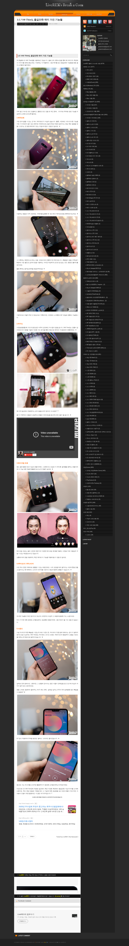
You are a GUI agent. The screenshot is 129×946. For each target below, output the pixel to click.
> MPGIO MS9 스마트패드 (94, 265)
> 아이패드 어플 (91, 108)
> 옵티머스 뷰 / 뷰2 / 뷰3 (93, 236)
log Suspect (61, 942)
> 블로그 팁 (90, 509)
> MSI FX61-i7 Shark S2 (93, 341)
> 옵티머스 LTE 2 (91, 230)
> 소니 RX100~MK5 (92, 406)
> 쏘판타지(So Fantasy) (93, 483)
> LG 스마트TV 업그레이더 (94, 454)
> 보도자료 (90, 73)
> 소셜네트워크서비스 (93, 505)
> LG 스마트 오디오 (92, 451)
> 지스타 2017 (90, 474)
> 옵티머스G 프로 (91, 249)
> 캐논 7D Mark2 (91, 361)
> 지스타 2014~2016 (92, 477)
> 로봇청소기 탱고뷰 (92, 441)
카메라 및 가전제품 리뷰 (92, 354)
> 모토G (88, 172)
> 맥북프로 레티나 (91, 281)
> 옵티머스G (90, 246)
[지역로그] (78, 14)
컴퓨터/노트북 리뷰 (90, 278)
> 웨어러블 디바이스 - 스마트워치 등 (97, 271)
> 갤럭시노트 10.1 (91, 137)
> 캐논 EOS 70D (91, 364)
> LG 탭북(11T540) (91, 335)
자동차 (87, 486)
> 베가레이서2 (90, 194)
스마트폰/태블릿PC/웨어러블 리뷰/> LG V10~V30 (32, 24)
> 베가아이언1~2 (91, 188)
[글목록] (64, 14)
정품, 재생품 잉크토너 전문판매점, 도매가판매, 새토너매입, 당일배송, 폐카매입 (47, 824)
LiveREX (17, 942)
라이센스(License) (103, 41)
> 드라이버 (89, 522)
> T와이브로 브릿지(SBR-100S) (95, 348)
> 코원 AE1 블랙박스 (92, 493)
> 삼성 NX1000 (90, 415)
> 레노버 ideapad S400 (93, 287)
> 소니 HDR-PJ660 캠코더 (94, 399)
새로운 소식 (88, 66)
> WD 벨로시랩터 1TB (92, 344)
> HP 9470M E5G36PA (93, 323)
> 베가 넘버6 (90, 201)
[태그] (51, 14)
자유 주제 (87, 531)
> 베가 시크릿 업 (91, 207)
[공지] (41, 14)
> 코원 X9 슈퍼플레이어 (93, 448)
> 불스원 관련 (90, 489)
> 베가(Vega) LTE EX (92, 198)
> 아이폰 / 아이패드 (92, 118)
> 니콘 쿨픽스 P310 (92, 380)
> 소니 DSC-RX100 (92, 402)
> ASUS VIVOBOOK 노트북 (94, 310)
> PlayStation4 (90, 480)
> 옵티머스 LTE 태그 (92, 240)
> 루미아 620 (90, 169)
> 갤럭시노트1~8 (91, 124)
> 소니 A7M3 (90, 383)
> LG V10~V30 (91, 146)
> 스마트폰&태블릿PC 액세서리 (96, 275)
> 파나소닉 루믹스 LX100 (93, 425)
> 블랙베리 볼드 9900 (92, 175)
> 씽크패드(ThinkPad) (92, 294)
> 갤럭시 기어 (90, 130)
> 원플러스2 (89, 253)
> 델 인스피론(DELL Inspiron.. (95, 284)
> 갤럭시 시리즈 (91, 127)
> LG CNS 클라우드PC (93, 338)
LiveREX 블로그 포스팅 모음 (93, 63)
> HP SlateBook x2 (92, 325)
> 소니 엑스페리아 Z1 (92, 214)
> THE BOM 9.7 (91, 262)
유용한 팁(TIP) (89, 502)
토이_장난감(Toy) (89, 528)
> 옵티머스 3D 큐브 (92, 243)
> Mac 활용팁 (90, 92)
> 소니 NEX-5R (90, 396)
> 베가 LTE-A (90, 191)
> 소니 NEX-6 (90, 393)
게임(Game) (88, 467)
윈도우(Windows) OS (91, 85)
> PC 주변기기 (91, 351)
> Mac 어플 (90, 98)
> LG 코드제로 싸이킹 (92, 457)
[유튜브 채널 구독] (89, 51)
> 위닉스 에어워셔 (91, 438)
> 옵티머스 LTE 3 (91, 233)
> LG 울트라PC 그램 (92, 332)
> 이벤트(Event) (91, 82)
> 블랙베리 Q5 (90, 185)
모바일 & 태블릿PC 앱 (91, 101)
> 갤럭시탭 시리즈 (92, 140)
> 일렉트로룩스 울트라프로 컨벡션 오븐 (98, 432)
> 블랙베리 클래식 (91, 178)
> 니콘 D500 (90, 370)
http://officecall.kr (24, 818)
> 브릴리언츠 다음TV (92, 428)
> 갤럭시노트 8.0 (91, 134)
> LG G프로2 (90, 149)
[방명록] (100, 14)
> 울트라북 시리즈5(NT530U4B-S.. (96, 297)
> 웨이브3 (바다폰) (91, 256)
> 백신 (88, 515)
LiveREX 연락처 (103, 38)
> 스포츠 (89, 535)
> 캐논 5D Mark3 (91, 357)
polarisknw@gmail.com (105, 46)
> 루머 (89, 70)
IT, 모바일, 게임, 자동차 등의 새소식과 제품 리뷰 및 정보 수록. (37, 917)
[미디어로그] (90, 14)
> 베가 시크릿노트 (91, 204)
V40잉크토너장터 (26, 821)
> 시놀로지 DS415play (92, 291)
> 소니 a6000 (90, 390)
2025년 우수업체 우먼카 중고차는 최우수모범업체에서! (41, 807)
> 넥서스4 (89, 159)
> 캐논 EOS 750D (91, 367)
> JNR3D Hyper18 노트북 (93, 329)
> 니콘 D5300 (90, 373)
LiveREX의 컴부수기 (26, 914)
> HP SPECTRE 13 (92, 313)
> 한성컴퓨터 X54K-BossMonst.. (96, 300)
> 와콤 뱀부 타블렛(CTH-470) (94, 304)
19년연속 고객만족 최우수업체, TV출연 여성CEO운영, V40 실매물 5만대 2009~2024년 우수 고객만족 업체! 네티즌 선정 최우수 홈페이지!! (41, 810)
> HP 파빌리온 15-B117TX (94, 319)
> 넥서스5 (89, 162)
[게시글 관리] (25, 836)
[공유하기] (22, 836)
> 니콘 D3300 (90, 377)
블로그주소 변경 (103, 44)
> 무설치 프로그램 (92, 518)
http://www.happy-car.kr (26, 803)
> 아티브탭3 (89, 227)
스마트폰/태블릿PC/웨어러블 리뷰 (95, 114)
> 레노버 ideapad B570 (93, 268)
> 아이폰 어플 (91, 105)
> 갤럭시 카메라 (91, 422)
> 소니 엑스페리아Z (92, 211)
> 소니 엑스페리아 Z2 (92, 217)
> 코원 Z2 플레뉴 (91, 444)
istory (38, 942)
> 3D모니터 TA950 (91, 307)
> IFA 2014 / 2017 (91, 76)
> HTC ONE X (90, 259)
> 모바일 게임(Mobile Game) (95, 470)
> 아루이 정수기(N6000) (93, 464)
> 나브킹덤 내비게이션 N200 (94, 496)
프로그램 (87, 512)
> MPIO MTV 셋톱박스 (93, 461)
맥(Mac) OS (88, 88)
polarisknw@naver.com (105, 49)
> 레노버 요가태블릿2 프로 (94, 165)
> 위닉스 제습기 (91, 435)
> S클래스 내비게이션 (92, 499)
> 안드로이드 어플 (92, 111)
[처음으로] (64, 6)
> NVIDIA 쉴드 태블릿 (92, 223)
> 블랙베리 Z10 (90, 182)
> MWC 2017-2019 (91, 79)
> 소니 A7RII (90, 386)
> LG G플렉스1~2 (91, 152)
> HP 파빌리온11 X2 (92, 316)
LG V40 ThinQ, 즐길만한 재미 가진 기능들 (39, 19)
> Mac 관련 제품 (91, 95)
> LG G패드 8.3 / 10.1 (92, 156)
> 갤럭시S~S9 (90, 121)
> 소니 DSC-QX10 (91, 409)
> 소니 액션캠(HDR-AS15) (94, 412)
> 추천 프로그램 (91, 525)
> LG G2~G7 (90, 143)
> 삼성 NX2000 (90, 419)
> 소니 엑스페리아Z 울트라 (94, 220)
